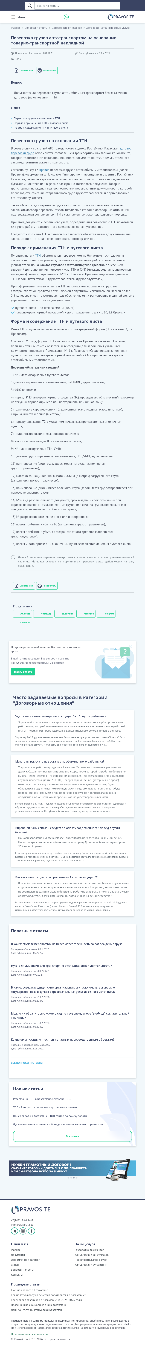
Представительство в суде (91, 1259)
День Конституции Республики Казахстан (36, 1310)
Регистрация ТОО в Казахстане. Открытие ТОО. (42, 1099)
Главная (16, 27)
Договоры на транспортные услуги (108, 27)
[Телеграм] (14, 1230)
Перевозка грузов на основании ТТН (37, 118)
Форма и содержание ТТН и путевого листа (41, 127)
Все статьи (72, 1136)
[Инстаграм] (23, 1230)
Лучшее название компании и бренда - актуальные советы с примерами (58, 1124)
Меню (21, 17)
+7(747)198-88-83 (22, 1220)
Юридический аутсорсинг (90, 1264)
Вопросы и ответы (36, 27)
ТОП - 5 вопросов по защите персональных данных (45, 1107)
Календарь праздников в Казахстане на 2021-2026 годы (46, 1300)
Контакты (17, 1274)
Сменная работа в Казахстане (29, 1290)
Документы (18, 1254)
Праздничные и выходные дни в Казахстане (38, 1305)
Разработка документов (89, 1249)
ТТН (38, 255)
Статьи (15, 1264)
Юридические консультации (92, 1254)
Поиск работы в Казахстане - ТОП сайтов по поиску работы (50, 1116)
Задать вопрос (23, 671)
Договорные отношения (67, 27)
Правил (44, 170)
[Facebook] (31, 1230)
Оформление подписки (25, 1259)
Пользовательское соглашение (30, 1334)
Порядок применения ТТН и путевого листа (41, 123)
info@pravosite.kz (22, 1224)
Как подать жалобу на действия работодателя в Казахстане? (48, 1295)
